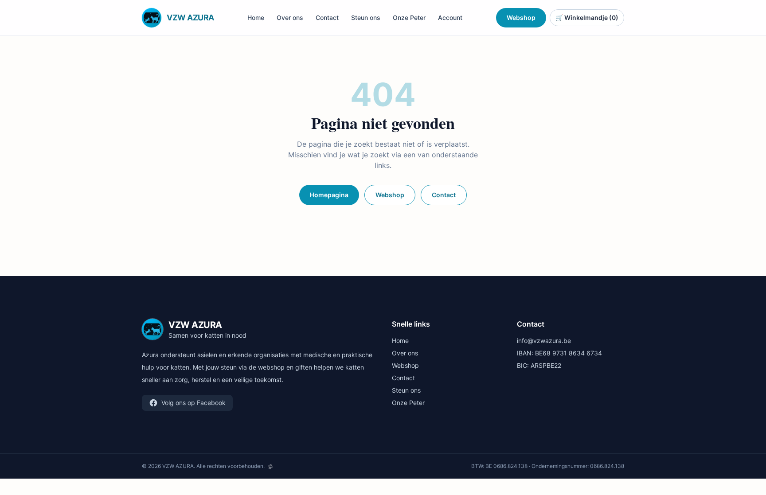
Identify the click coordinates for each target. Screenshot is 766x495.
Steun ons (365, 17)
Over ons (290, 17)
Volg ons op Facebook (193, 402)
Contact (327, 17)
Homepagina (329, 195)
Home (255, 17)
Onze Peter (409, 17)
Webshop (521, 17)
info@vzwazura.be (544, 340)
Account (450, 17)
